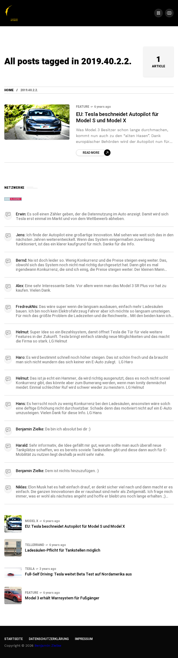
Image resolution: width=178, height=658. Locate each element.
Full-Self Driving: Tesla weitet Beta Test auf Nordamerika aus (78, 574)
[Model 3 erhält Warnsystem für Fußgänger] (13, 595)
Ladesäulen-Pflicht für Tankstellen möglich (62, 550)
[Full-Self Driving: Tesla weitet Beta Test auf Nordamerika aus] (13, 571)
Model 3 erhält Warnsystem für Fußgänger (62, 598)
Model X (31, 521)
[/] (158, 13)
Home (9, 90)
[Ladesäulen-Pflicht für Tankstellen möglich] (13, 547)
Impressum (84, 639)
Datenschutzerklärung (49, 639)
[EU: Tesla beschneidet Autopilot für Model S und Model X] (36, 122)
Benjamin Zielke (48, 645)
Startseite (13, 639)
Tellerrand (34, 545)
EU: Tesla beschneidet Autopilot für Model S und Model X (117, 117)
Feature (82, 106)
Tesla (30, 569)
